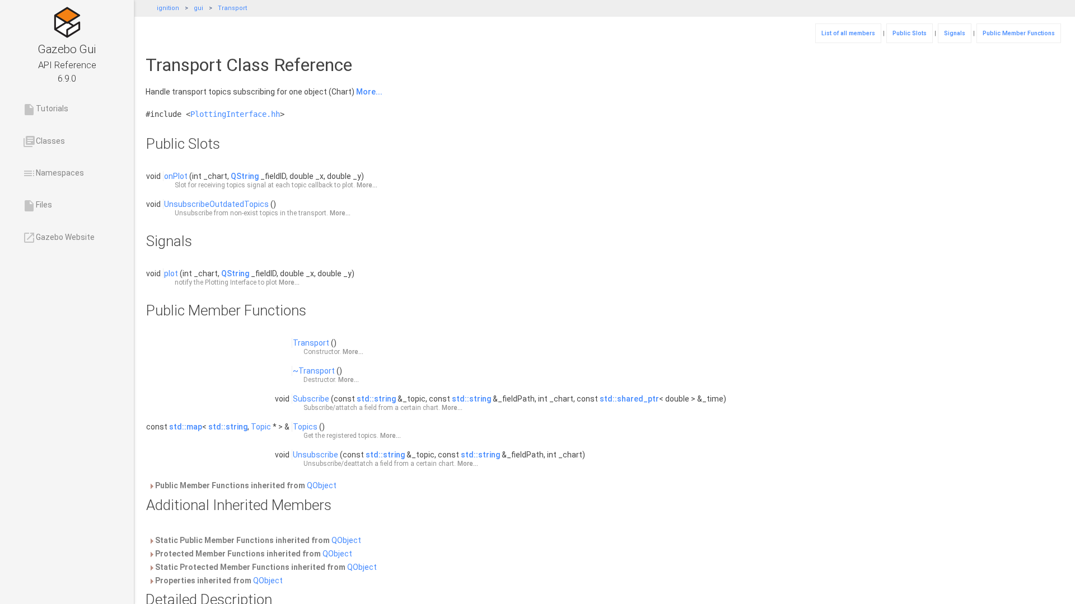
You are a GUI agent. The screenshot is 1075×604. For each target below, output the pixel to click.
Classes (43, 141)
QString (245, 176)
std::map (185, 426)
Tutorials (45, 109)
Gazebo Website (58, 237)
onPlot (176, 176)
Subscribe (311, 398)
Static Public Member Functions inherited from (257, 540)
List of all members (848, 33)
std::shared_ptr (629, 398)
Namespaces (53, 173)
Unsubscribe (315, 454)
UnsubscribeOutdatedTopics (216, 204)
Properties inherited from (218, 580)
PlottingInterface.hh (235, 114)
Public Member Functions (1019, 33)
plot (171, 273)
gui (198, 8)
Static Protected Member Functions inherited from (265, 567)
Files (37, 206)
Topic (261, 426)
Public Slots (909, 33)
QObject (321, 485)
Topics (305, 426)
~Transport (314, 370)
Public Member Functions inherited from (244, 485)
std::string (376, 398)
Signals (954, 33)
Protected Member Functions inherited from (252, 553)
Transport (232, 8)
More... (369, 91)
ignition (168, 8)
